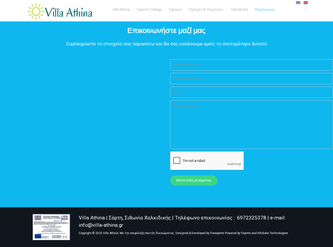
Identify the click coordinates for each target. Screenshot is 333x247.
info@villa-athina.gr (101, 225)
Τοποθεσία (239, 9)
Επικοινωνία (264, 9)
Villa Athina (121, 9)
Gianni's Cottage (149, 9)
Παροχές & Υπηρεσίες (206, 9)
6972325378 (251, 218)
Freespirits (217, 233)
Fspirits (246, 233)
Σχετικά (175, 9)
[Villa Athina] (60, 11)
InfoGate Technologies (272, 233)
